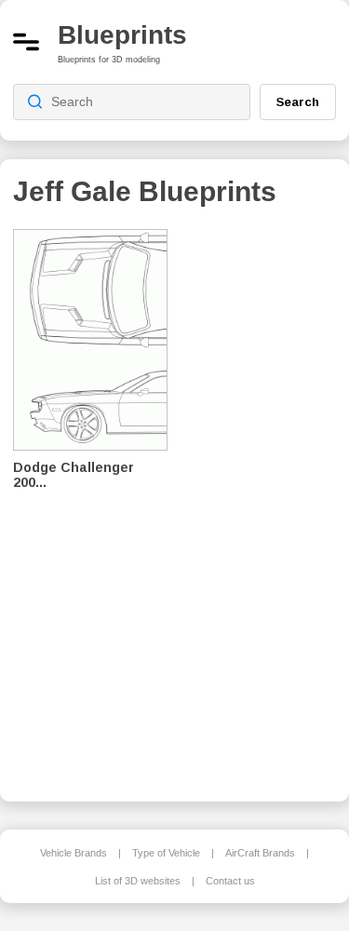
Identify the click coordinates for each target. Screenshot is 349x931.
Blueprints (122, 34)
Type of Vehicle (166, 852)
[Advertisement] (265, 502)
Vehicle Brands (73, 852)
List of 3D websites (138, 880)
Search (297, 101)
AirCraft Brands (260, 852)
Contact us (230, 880)
